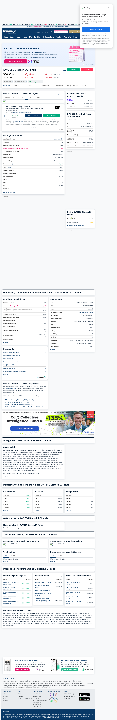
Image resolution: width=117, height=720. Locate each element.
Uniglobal (14, 681)
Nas (49, 24)
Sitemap (5, 700)
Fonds (25, 37)
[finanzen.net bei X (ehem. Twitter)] (50, 698)
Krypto (75, 37)
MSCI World (25, 24)
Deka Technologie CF (23, 683)
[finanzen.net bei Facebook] (53, 694)
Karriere (5, 696)
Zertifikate (37, 37)
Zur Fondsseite (33, 116)
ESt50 (14, 24)
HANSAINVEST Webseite (17, 121)
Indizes (18, 37)
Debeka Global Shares (66, 681)
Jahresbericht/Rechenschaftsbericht (14, 371)
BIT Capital (15, 112)
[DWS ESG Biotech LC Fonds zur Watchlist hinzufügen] (64, 69)
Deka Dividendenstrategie (74, 683)
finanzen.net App (69, 694)
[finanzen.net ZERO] (33, 61)
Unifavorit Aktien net (37, 683)
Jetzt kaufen (51, 116)
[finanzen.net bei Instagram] (50, 694)
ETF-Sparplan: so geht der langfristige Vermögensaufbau (22, 400)
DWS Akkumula (88, 683)
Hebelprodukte (48, 37)
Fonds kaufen (37, 685)
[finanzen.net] (9, 31)
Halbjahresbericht (9, 365)
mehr (5, 374)
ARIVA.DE (47, 718)
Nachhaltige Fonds (8, 687)
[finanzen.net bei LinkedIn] (53, 698)
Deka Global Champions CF (50, 681)
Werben (20, 696)
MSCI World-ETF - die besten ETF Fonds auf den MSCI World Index (25, 407)
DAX (4, 24)
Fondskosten (28, 685)
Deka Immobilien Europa (15, 685)
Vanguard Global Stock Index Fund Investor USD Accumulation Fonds (42, 600)
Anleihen (59, 37)
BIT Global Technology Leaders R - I (18, 107)
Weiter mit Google (96, 29)
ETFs (30, 37)
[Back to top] (91, 718)
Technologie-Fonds (21, 687)
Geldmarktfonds (48, 685)
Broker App (67, 698)
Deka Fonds (77, 681)
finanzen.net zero (11, 388)
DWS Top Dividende (34, 681)
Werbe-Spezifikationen (25, 698)
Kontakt (5, 694)
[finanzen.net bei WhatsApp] (51, 701)
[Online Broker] (10, 33)
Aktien (5, 37)
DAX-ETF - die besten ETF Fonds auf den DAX (19, 404)
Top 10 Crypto (37, 24)
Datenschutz (37, 696)
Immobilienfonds (71, 685)
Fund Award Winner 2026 (25, 112)
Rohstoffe (67, 37)
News (12, 37)
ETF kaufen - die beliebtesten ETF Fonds (17, 402)
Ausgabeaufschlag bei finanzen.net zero (15, 148)
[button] (61, 31)
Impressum (36, 694)
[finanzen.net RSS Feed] (55, 701)
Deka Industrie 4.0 (50, 683)
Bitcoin (59, 24)
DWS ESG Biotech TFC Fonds (43, 582)
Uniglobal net (23, 681)
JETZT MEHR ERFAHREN (69, 670)
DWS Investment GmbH (56, 139)
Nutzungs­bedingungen (40, 700)
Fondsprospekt (8, 359)
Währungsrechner (69, 696)
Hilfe (19, 694)
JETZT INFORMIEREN (22, 670)
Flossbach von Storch (9, 683)
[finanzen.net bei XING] (56, 698)
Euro (69, 24)
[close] (109, 8)
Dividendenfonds (59, 685)
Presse (5, 698)
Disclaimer (36, 698)
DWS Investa (61, 683)
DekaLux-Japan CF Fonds (42, 590)
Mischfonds (81, 685)
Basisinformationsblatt (10, 362)
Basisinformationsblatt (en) (11, 355)
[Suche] (52, 32)
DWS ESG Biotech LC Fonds (21, 41)
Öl (78, 24)
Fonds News (6, 681)
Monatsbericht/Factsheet (11, 352)
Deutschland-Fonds (34, 687)
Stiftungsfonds (45, 687)
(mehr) (11, 164)
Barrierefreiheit (38, 706)
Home (5, 41)
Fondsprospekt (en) (9, 368)
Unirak (5, 685)
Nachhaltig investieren (36, 82)
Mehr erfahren (14, 61)
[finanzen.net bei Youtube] (56, 694)
